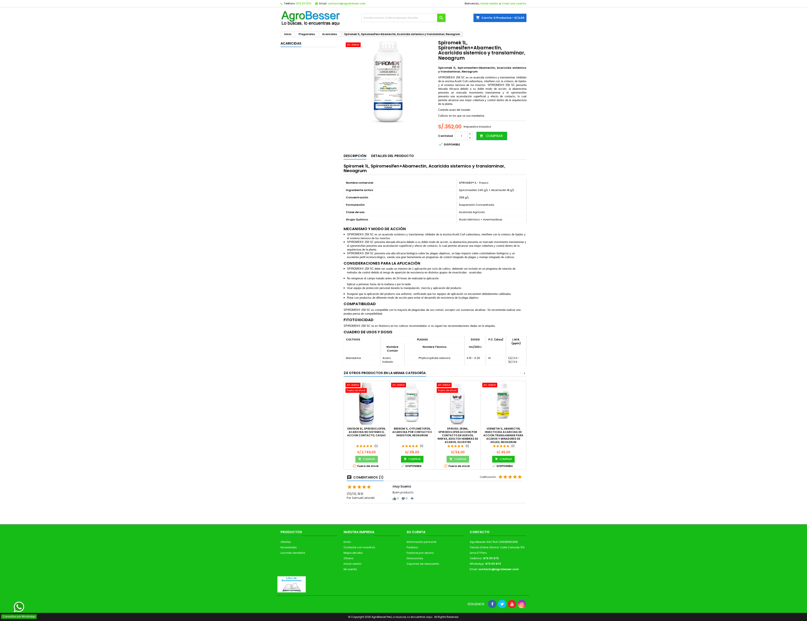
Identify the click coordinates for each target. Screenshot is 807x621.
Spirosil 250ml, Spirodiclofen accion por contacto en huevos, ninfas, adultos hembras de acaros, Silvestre (458, 435)
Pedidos (412, 547)
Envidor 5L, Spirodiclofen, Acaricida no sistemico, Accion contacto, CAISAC (366, 432)
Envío (347, 542)
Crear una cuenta (514, 3)
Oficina (348, 558)
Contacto (479, 532)
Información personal (421, 542)
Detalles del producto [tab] (392, 155)
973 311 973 (303, 3)
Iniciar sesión (489, 3)
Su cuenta (416, 532)
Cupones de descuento (423, 564)
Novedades (289, 547)
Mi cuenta (350, 569)
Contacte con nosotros (359, 547)
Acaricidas (291, 43)
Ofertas (286, 542)
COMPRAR (491, 135)
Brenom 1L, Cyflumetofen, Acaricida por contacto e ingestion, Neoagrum (412, 432)
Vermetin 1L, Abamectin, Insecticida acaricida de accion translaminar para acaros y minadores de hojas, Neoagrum (503, 435)
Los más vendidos (293, 553)
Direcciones (415, 558)
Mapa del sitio (353, 553)
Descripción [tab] (355, 155)
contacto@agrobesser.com (346, 3)
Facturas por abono (420, 553)
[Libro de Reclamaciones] (291, 584)
